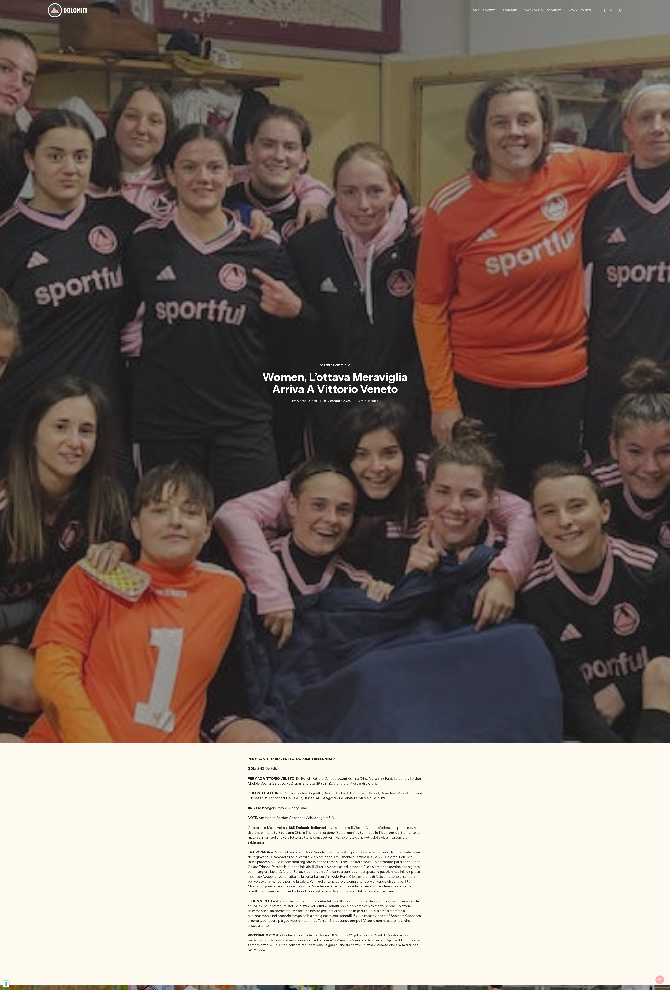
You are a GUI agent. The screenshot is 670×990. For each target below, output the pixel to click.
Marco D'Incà (307, 401)
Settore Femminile (335, 365)
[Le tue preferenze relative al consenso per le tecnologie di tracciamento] (6, 984)
